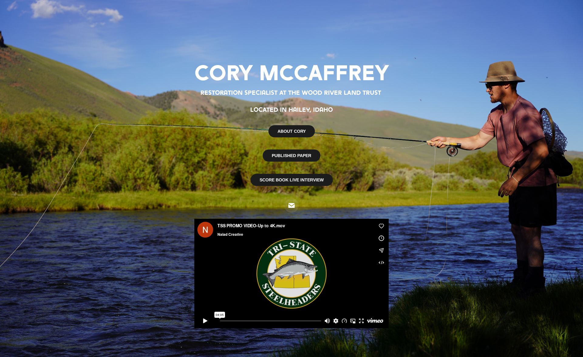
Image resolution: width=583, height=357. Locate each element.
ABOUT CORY (292, 131)
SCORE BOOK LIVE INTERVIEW (292, 179)
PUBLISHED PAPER (291, 155)
